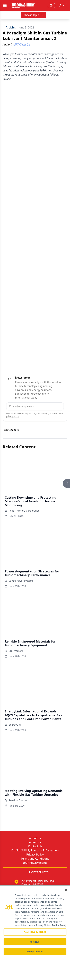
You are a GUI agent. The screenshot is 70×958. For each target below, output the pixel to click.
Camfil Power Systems (21, 580)
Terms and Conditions (35, 858)
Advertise (35, 842)
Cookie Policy (59, 925)
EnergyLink (15, 724)
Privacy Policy (35, 854)
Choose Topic (31, 15)
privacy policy (12, 416)
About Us (35, 838)
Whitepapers (11, 429)
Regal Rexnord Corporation (24, 510)
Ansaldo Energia (18, 800)
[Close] (66, 890)
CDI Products (16, 650)
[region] (35, 921)
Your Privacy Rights (35, 863)
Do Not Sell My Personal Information (35, 850)
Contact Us (35, 846)
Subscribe (51, 406)
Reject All (35, 941)
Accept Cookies (35, 951)
